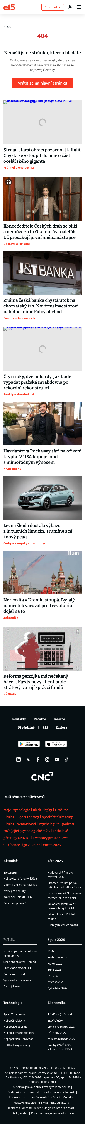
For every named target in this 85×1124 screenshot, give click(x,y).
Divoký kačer (11, 986)
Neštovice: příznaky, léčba (20, 879)
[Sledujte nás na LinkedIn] (18, 759)
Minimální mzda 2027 (61, 1039)
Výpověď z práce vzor (17, 980)
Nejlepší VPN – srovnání (18, 1039)
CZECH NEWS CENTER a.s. (58, 1068)
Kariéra (61, 727)
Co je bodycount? (14, 903)
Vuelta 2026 (52, 845)
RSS (45, 727)
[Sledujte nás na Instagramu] (47, 759)
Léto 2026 (55, 861)
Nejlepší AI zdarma (15, 1027)
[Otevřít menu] (79, 7)
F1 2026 (53, 976)
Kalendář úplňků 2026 (17, 897)
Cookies (68, 1097)
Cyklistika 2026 (57, 988)
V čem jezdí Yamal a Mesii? (20, 885)
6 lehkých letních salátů (63, 925)
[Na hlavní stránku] (9, 6)
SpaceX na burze (14, 1014)
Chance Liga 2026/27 (24, 845)
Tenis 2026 (54, 970)
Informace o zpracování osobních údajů (34, 1097)
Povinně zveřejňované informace (52, 1113)
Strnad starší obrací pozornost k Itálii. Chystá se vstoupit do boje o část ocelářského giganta (42, 155)
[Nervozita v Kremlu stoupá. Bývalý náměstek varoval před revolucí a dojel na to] (42, 572)
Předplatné (26, 727)
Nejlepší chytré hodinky (18, 1033)
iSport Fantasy (28, 817)
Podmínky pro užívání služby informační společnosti (41, 1092)
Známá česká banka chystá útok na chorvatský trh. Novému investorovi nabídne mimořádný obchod (40, 306)
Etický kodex (20, 1113)
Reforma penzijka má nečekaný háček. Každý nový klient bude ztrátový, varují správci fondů (35, 681)
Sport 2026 (56, 940)
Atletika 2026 (56, 982)
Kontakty (19, 719)
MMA (51, 951)
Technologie (12, 1003)
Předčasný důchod (60, 1014)
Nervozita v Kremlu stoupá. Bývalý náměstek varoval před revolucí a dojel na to (39, 605)
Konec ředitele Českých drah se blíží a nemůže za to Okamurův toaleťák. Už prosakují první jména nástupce (40, 231)
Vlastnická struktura (56, 1103)
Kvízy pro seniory (14, 891)
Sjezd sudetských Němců (19, 962)
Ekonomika (57, 1003)
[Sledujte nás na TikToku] (66, 759)
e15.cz (7, 27)
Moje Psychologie (16, 810)
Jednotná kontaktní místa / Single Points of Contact (41, 1108)
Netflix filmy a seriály (17, 1045)
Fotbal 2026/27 (57, 957)
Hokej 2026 (55, 963)
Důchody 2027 (57, 1033)
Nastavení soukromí (27, 1103)
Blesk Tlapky (42, 810)
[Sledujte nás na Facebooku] (37, 759)
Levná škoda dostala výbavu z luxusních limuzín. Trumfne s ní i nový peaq (37, 531)
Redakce (40, 719)
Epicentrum (11, 872)
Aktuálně (10, 861)
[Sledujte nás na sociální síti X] (28, 759)
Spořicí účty (55, 1020)
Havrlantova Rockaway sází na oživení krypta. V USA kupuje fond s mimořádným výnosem (42, 456)
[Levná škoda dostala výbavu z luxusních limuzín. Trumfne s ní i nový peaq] (42, 498)
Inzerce (59, 719)
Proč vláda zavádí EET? (17, 968)
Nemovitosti (26, 824)
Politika (9, 940)
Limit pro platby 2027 (61, 1027)
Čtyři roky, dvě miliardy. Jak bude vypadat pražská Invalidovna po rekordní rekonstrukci (37, 382)
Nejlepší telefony (14, 1020)
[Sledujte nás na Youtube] (56, 759)
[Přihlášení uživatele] (70, 7)
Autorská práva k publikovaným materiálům (41, 1087)
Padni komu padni (15, 974)
